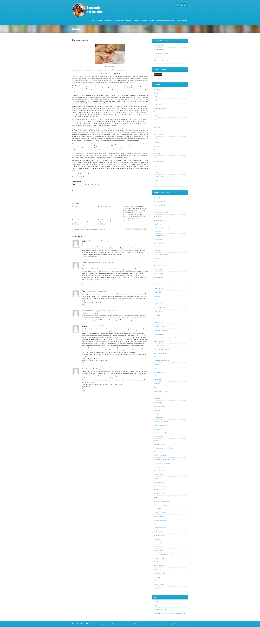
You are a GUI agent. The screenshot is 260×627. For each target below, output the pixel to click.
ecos (155, 281)
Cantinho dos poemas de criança (164, 228)
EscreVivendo (158, 300)
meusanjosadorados (160, 391)
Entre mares (157, 292)
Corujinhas (157, 258)
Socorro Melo (86, 263)
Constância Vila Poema (161, 254)
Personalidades (159, 134)
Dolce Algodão (158, 273)
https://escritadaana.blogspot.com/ (165, 338)
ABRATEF (156, 602)
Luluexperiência (159, 376)
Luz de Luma (158, 380)
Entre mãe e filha (159, 288)
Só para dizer (158, 524)
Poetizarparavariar (160, 474)
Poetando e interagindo (161, 53)
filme (128, 229)
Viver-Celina (157, 577)
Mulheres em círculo (160, 406)
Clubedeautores (159, 243)
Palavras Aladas (159, 452)
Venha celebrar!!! (159, 49)
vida (145, 229)
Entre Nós (157, 296)
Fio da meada (158, 311)
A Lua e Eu (157, 197)
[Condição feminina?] (109, 212)
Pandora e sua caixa (160, 455)
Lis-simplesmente (159, 372)
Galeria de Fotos (182, 20)
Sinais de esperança (160, 520)
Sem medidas (158, 509)
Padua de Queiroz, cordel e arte (164, 448)
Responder (105, 241)
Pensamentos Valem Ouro (162, 463)
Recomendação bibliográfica (165, 20)
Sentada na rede (159, 516)
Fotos (155, 119)
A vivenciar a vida (159, 201)
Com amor (157, 250)
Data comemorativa (160, 108)
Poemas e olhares (159, 467)
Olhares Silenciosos (160, 436)
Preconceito (76, 220)
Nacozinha (157, 410)
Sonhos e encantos (160, 528)
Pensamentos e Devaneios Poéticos (165, 459)
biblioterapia (158, 89)
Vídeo (155, 184)
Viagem (156, 180)
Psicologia (157, 142)
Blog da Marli (158, 224)
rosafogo (157, 497)
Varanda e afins (159, 558)
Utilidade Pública (159, 176)
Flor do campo (158, 319)
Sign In (185, 5)
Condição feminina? (104, 220)
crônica (156, 100)
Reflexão (156, 146)
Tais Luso (157, 539)
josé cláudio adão (88, 311)
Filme (155, 115)
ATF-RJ (156, 606)
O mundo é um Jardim (160, 433)
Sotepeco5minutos (159, 535)
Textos (156, 172)
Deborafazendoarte (160, 262)
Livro (155, 123)
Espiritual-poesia (159, 304)
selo (155, 157)
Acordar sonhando (159, 205)
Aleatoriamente (158, 209)
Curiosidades (158, 104)
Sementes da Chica (160, 512)
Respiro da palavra (160, 486)
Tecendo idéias (158, 550)
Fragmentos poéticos (160, 326)
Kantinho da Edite (159, 357)
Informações (108, 20)
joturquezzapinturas (160, 353)
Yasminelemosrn (159, 585)
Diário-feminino (158, 269)
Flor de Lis (157, 315)
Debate (102, 229)
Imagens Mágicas (159, 345)
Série (155, 165)
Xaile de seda (158, 581)
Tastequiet (157, 547)
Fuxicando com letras (160, 330)
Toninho (85, 326)
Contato (151, 20)
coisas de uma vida (160, 247)
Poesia (156, 138)
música (156, 131)
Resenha (156, 150)
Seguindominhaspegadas (162, 505)
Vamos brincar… (159, 46)
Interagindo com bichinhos (162, 349)
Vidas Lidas (157, 569)
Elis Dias (156, 285)
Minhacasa (157, 402)
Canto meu (157, 231)
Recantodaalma (159, 482)
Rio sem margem (159, 493)
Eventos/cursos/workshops (122, 20)
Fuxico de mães (158, 334)
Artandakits (157, 216)
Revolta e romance (159, 490)
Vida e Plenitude (159, 566)
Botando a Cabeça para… (162, 61)
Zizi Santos (157, 588)
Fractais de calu (158, 323)
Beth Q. (84, 241)
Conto (156, 97)
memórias (157, 127)
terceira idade (137, 229)
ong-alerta (157, 440)
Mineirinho (157, 399)
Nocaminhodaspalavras (161, 421)
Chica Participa (158, 239)
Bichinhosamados (159, 220)
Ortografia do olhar (160, 444)
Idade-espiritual (159, 342)
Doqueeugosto (158, 277)
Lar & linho (157, 364)
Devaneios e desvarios (161, 266)
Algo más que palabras (161, 212)
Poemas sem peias (160, 471)
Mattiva (156, 387)
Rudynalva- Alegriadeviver (162, 501)
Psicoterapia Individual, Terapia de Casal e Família (169, 613)
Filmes (144, 20)
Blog (93, 20)
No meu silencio (159, 418)
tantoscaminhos (159, 543)
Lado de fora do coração (161, 361)
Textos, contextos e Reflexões (163, 554)
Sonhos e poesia (159, 531)
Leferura (156, 368)
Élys (83, 291)
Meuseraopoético (159, 395)
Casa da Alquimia (159, 235)
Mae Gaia (157, 383)
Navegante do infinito (160, 414)
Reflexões (137, 20)
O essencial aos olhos (160, 425)
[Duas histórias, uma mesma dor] (136, 213)
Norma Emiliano (93, 229)
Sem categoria (158, 161)
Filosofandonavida (159, 307)
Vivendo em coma (159, 573)
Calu (83, 369)
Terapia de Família (159, 169)
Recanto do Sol (158, 478)
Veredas (156, 562)
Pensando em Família (160, 609)
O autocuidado (158, 57)
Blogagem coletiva (159, 93)
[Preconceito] (84, 212)
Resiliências (157, 153)
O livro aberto (158, 429)
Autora (99, 20)
